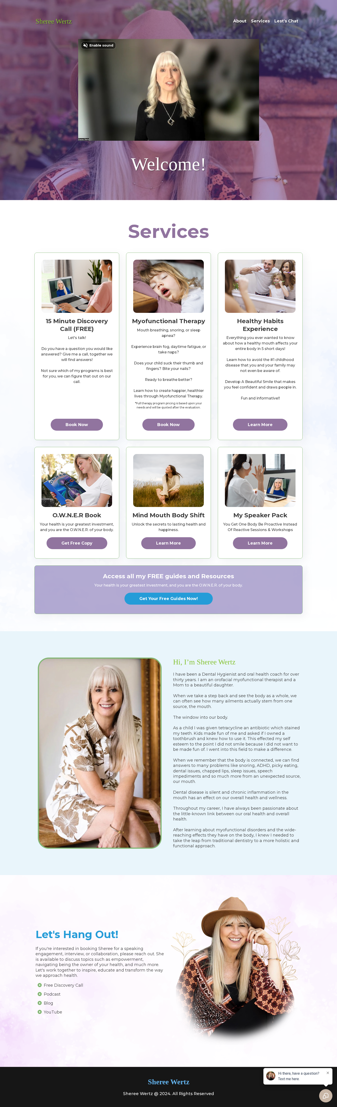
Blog (48, 1003)
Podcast (52, 994)
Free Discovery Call (63, 985)
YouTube (53, 1012)
